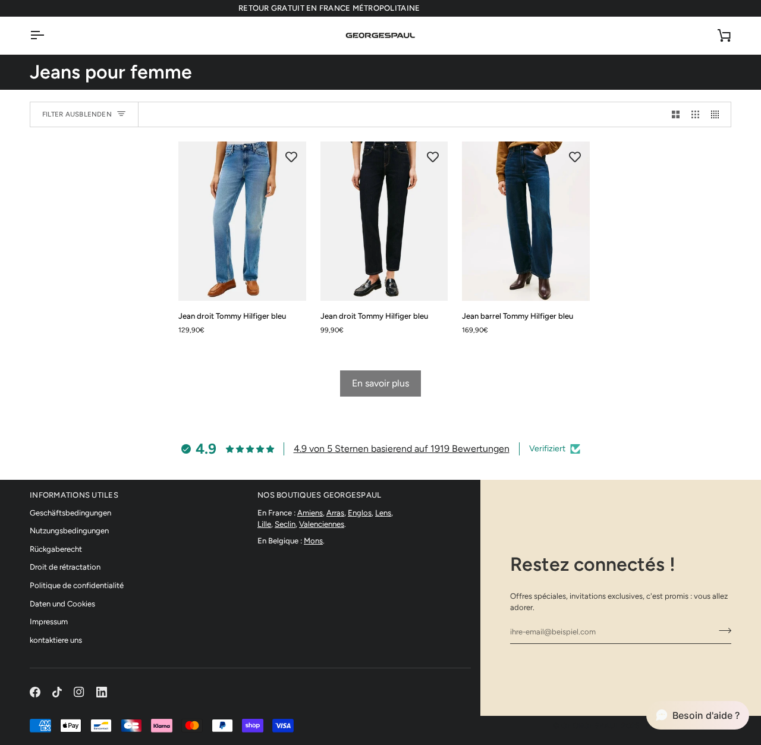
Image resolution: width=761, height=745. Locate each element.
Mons (313, 540)
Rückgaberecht (56, 549)
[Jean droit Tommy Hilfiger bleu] (242, 221)
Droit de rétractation (65, 566)
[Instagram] (79, 692)
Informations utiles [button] (74, 495)
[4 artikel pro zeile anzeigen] (718, 114)
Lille (264, 524)
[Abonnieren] (721, 630)
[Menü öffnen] (47, 35)
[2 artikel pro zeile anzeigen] (675, 114)
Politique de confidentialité (77, 585)
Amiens (310, 512)
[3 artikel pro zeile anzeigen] (695, 114)
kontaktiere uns (56, 640)
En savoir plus (380, 383)
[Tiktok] (57, 692)
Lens (383, 512)
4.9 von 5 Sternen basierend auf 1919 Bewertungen (402, 448)
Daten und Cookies (62, 603)
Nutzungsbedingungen (69, 530)
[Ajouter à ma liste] (291, 156)
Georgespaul (590, 725)
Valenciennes (321, 524)
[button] (697, 715)
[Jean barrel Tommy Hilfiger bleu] (526, 221)
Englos (360, 512)
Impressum (49, 621)
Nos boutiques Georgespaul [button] (319, 495)
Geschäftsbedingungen (70, 512)
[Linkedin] (101, 692)
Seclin (285, 524)
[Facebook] (35, 692)
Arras (335, 512)
